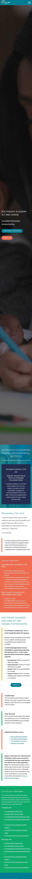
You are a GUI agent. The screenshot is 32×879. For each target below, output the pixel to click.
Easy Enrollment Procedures (19, 736)
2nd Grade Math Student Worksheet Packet (17, 848)
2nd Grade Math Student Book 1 (13, 843)
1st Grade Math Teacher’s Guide (13, 814)
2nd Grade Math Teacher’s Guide (14, 846)
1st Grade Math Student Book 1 (13, 811)
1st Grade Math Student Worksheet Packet (17, 817)
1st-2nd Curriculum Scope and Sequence (16, 835)
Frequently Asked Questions (19, 739)
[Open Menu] (29, 2)
